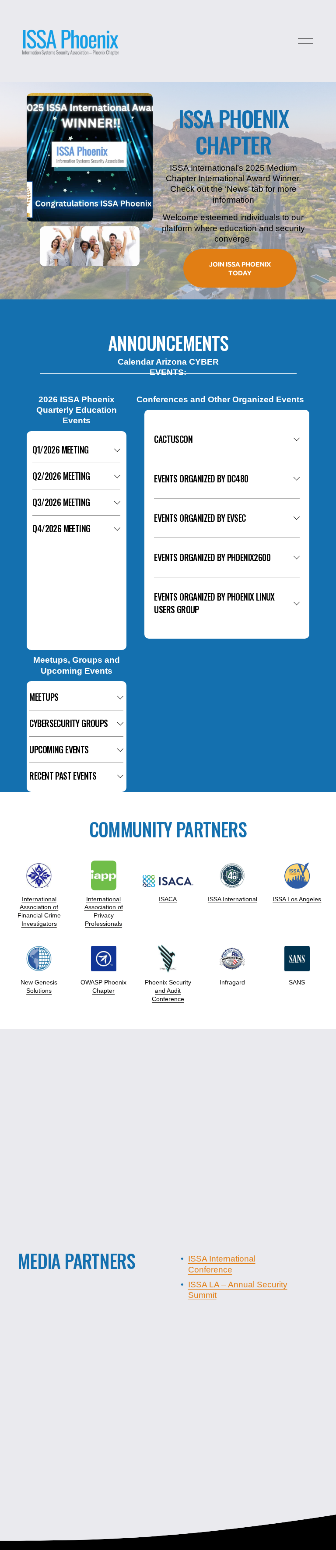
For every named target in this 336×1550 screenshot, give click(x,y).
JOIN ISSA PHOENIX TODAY (240, 268)
